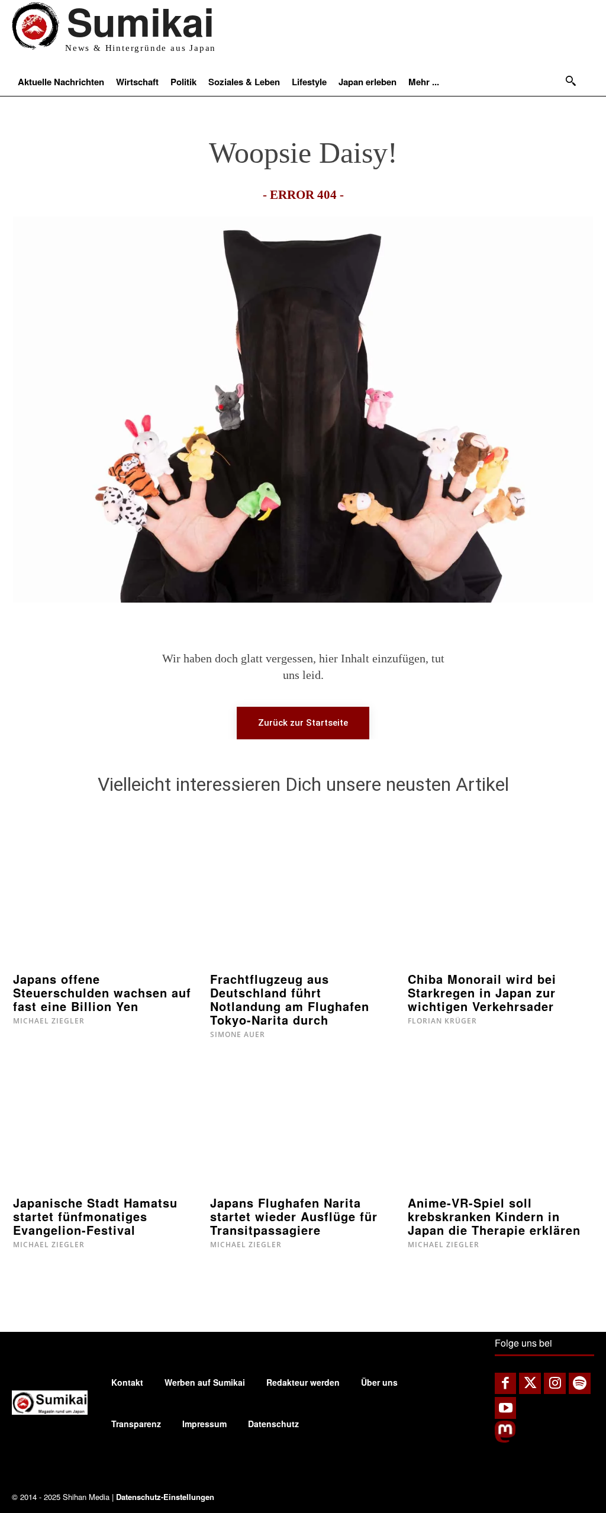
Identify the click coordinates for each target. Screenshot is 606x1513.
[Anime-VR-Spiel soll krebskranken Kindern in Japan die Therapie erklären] (500, 1123)
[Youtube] (506, 1408)
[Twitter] (530, 1384)
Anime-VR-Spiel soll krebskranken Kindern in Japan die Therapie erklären (494, 1216)
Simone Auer (237, 1034)
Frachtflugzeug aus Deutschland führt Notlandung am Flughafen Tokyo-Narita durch (289, 999)
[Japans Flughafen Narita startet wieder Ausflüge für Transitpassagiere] (302, 1123)
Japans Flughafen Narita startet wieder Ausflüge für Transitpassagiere (294, 1216)
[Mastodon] (505, 1439)
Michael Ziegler (49, 1021)
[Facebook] (506, 1384)
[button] (570, 80)
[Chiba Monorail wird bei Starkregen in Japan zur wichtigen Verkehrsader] (500, 899)
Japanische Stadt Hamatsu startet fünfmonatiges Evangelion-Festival (95, 1216)
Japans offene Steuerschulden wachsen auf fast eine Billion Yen (102, 992)
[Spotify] (580, 1384)
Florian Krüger (442, 1021)
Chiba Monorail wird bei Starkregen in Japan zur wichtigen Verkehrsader (482, 992)
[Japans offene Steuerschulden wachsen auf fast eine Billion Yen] (105, 899)
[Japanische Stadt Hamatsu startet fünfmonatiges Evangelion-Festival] (105, 1123)
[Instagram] (555, 1384)
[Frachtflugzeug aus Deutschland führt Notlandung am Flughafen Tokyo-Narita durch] (302, 899)
